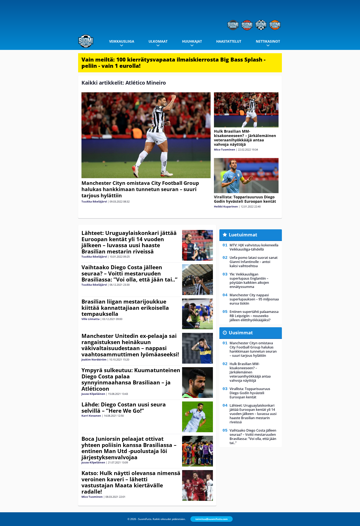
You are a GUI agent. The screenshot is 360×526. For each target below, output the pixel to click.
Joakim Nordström (93, 359)
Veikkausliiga (121, 41)
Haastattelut (228, 41)
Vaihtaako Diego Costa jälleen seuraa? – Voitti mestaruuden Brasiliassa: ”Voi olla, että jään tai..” (129, 273)
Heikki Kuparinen (226, 206)
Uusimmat (241, 332)
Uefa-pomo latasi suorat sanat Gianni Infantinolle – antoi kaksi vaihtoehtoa (254, 261)
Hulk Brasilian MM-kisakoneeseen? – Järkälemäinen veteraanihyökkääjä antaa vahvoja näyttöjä (245, 138)
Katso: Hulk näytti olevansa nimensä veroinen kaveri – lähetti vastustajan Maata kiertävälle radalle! (130, 482)
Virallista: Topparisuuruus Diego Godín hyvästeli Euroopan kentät (245, 199)
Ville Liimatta (90, 319)
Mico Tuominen (224, 149)
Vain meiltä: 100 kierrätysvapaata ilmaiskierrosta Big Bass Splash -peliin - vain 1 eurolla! (173, 62)
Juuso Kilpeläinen (93, 394)
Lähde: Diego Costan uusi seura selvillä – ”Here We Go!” (123, 407)
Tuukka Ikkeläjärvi (94, 201)
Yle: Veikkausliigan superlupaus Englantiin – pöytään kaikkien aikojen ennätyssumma (249, 280)
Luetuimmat (243, 234)
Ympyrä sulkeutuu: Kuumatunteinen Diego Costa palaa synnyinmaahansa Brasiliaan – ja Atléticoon (130, 379)
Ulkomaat (158, 41)
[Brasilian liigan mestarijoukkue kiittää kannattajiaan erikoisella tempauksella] (197, 314)
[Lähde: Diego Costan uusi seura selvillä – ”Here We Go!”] (197, 416)
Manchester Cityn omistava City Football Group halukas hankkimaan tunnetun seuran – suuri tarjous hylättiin (140, 189)
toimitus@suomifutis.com (211, 519)
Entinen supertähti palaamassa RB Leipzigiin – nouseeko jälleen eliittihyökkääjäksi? (254, 315)
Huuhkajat (192, 41)
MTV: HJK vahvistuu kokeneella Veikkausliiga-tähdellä (254, 247)
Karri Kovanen (91, 415)
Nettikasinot (268, 41)
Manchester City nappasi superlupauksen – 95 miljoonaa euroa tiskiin (254, 299)
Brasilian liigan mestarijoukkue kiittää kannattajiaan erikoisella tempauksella (125, 308)
